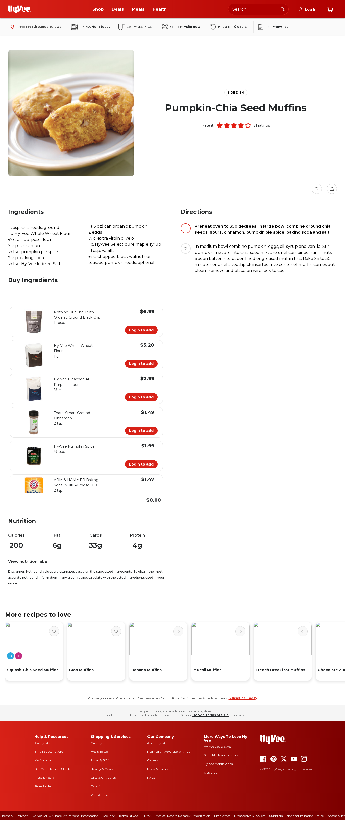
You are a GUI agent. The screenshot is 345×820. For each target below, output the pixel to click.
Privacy (22, 816)
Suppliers (276, 816)
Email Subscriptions (48, 751)
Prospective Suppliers (249, 816)
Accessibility (336, 816)
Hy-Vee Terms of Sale (210, 715)
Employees (222, 816)
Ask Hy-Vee (42, 743)
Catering (97, 786)
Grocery (96, 743)
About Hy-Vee (157, 743)
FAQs (151, 777)
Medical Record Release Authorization (183, 816)
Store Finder (43, 786)
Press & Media (44, 777)
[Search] (283, 9)
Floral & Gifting (102, 760)
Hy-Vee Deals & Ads (217, 746)
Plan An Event (101, 795)
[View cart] (330, 9)
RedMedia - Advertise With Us (168, 751)
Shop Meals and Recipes (221, 755)
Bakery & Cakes (102, 769)
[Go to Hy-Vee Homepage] (19, 9)
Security (109, 816)
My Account (43, 760)
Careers (152, 760)
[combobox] (258, 9)
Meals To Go (99, 751)
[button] (219, 125)
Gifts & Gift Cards (103, 777)
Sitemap (6, 816)
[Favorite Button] (317, 189)
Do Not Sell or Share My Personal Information (65, 816)
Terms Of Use (128, 816)
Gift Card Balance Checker (53, 769)
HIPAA (147, 816)
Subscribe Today (243, 698)
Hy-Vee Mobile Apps (218, 764)
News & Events (157, 769)
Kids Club (210, 772)
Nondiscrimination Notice (305, 816)
